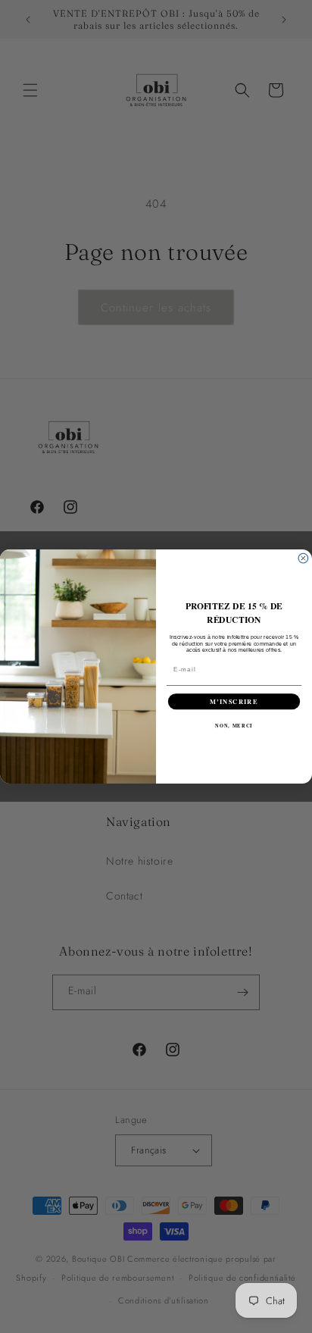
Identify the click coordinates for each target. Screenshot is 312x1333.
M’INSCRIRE (233, 701)
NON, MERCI (234, 725)
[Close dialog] (303, 558)
